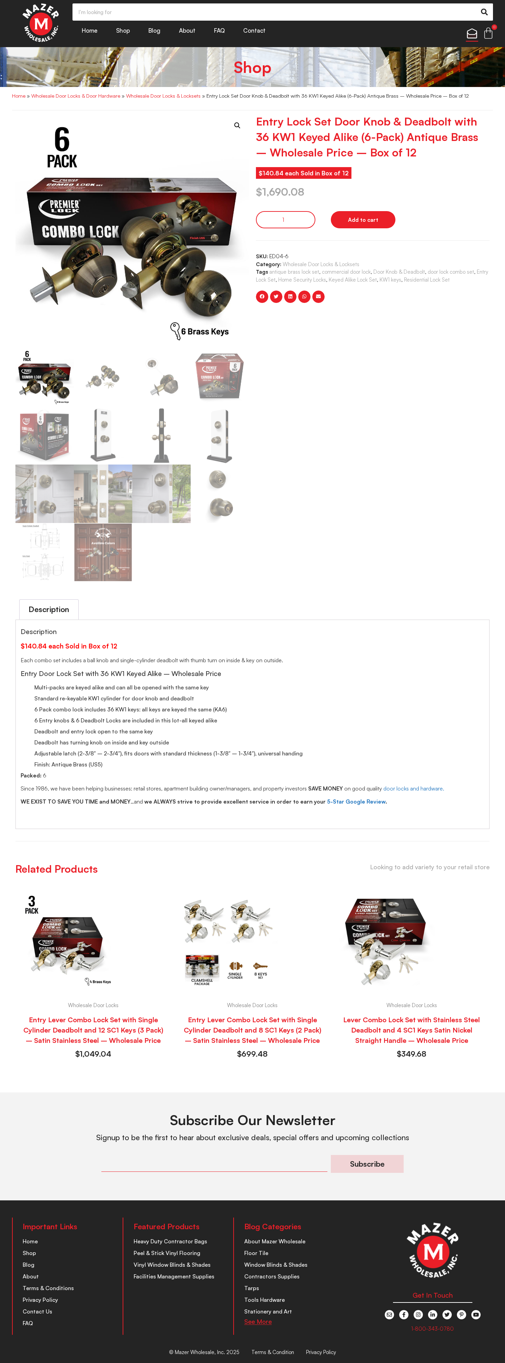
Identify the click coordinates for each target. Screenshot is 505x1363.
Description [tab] (49, 609)
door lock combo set (451, 272)
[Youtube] (476, 1314)
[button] (237, 125)
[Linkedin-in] (432, 1314)
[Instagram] (418, 1314)
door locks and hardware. (413, 788)
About (187, 30)
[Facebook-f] (403, 1314)
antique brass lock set (294, 272)
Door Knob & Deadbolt (399, 272)
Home (90, 30)
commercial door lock (346, 272)
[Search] (484, 12)
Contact (254, 30)
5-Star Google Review (356, 801)
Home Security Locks (302, 279)
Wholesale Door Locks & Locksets (163, 95)
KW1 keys (390, 279)
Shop (123, 30)
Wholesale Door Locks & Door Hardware (75, 95)
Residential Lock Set (427, 279)
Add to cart (363, 219)
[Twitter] (447, 1314)
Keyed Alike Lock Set (353, 279)
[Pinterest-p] (461, 1314)
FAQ (219, 30)
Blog (154, 30)
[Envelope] (389, 1314)
